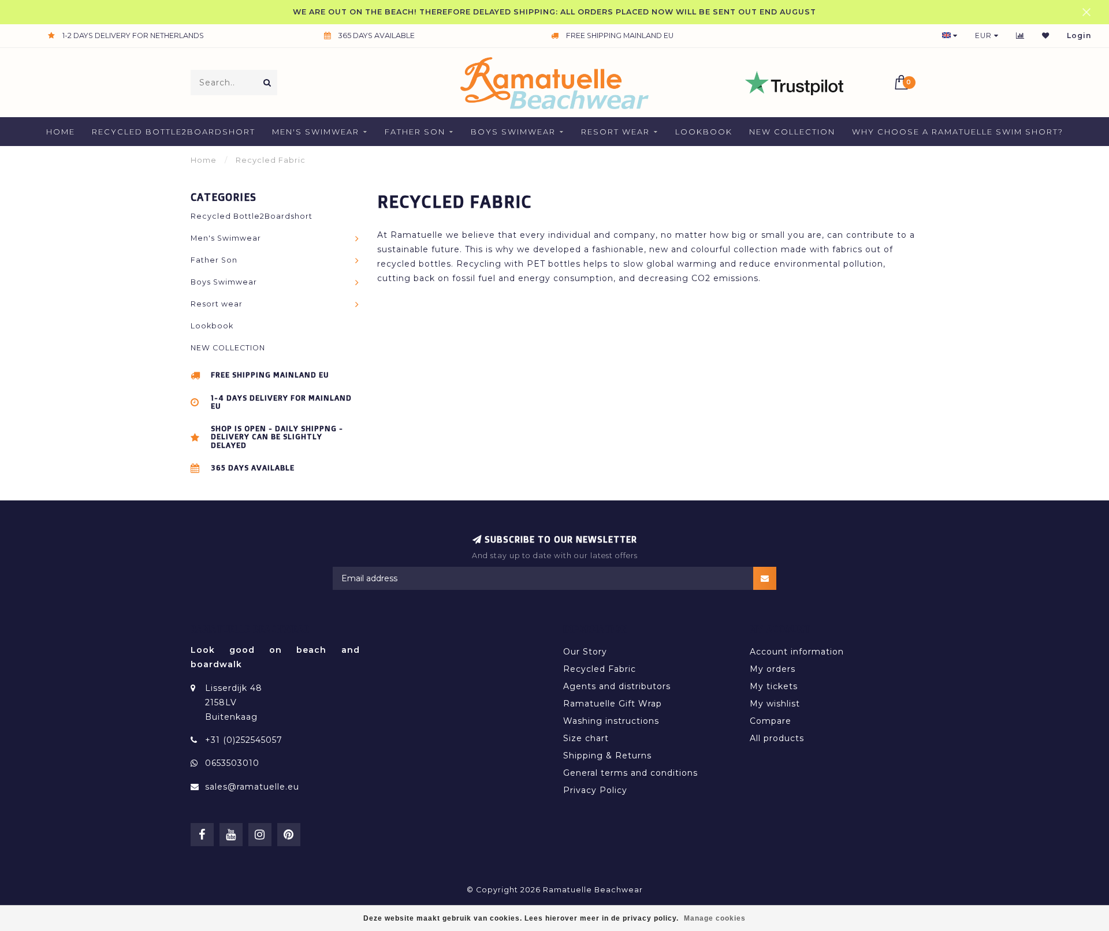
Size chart (586, 738)
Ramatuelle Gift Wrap (612, 703)
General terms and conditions (630, 773)
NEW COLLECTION (792, 131)
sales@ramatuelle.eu (252, 787)
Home (60, 131)
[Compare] (1020, 35)
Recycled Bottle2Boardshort (173, 131)
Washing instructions (611, 721)
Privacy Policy (595, 790)
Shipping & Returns (607, 755)
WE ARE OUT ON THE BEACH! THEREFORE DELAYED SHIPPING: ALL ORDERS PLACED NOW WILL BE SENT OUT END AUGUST (554, 12)
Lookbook (703, 131)
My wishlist (775, 703)
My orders (772, 669)
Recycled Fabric (599, 669)
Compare (770, 721)
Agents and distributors (617, 686)
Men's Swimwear (315, 131)
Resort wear (615, 131)
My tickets (774, 686)
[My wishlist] (1046, 35)
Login (1079, 35)
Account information (797, 651)
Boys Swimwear (513, 131)
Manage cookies (715, 918)
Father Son (415, 131)
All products (777, 738)
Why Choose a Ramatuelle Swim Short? (957, 131)
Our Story (585, 651)
